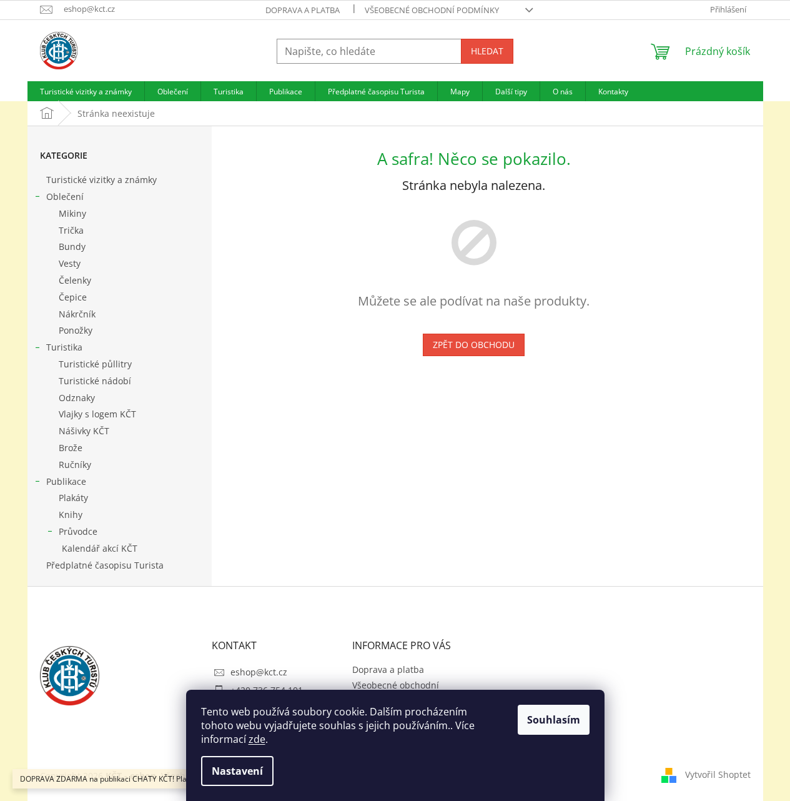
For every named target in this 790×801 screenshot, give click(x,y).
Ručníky (75, 464)
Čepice (73, 297)
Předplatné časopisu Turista (105, 565)
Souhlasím (553, 720)
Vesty (70, 263)
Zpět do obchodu (474, 345)
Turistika (64, 347)
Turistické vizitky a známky (101, 180)
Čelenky (75, 280)
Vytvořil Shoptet (718, 774)
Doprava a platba (302, 10)
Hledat (487, 51)
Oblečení (65, 196)
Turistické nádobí (95, 381)
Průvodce (78, 531)
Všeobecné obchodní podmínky (432, 10)
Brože (70, 448)
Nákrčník (77, 314)
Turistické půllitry (95, 364)
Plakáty (73, 498)
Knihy (70, 514)
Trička (71, 230)
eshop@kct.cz (258, 672)
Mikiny (72, 213)
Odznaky (77, 398)
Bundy (72, 246)
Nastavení (237, 771)
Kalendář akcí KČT (99, 548)
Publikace (66, 481)
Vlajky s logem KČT (97, 414)
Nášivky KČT (84, 431)
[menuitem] (85, 91)
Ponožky (75, 330)
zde (257, 739)
